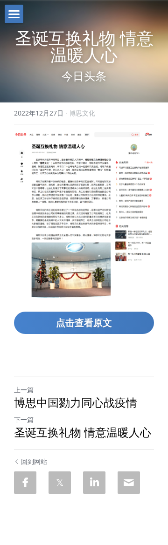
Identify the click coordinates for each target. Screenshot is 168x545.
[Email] (129, 482)
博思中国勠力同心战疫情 (75, 402)
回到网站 (34, 461)
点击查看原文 (84, 322)
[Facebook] (25, 482)
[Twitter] (60, 482)
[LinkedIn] (94, 482)
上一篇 (24, 389)
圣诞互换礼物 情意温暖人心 (82, 432)
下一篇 (24, 419)
